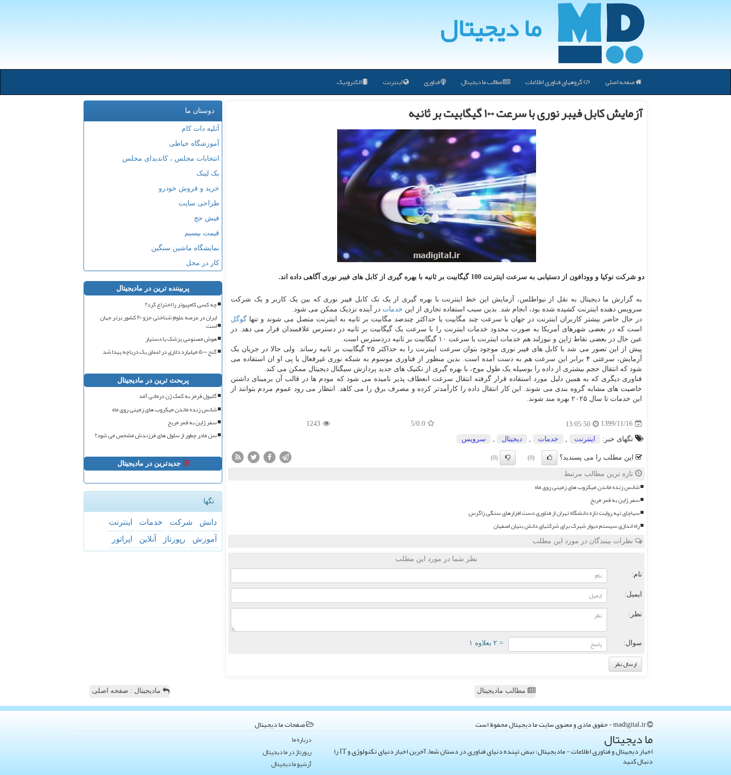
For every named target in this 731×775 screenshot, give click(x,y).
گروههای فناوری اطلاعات (554, 82)
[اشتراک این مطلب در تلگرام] (285, 456)
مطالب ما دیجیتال (482, 82)
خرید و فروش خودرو (189, 188)
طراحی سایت (199, 203)
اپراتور (122, 539)
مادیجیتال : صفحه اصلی (127, 690)
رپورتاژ (174, 539)
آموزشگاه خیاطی (194, 143)
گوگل (239, 319)
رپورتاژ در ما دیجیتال (287, 752)
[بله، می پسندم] (549, 457)
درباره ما (301, 740)
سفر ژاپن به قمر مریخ (615, 500)
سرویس (473, 439)
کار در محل (202, 263)
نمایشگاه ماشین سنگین (185, 248)
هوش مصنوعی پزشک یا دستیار (181, 339)
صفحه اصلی (620, 82)
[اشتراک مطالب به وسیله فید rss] (238, 456)
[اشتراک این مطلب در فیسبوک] (269, 456)
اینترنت (393, 82)
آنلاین (147, 539)
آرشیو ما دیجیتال (291, 764)
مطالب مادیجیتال (502, 690)
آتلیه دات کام (200, 128)
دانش (208, 522)
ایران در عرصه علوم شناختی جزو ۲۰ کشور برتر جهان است (158, 322)
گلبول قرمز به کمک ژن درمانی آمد (178, 396)
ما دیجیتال (491, 27)
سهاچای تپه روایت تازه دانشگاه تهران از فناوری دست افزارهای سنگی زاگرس (554, 513)
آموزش (204, 539)
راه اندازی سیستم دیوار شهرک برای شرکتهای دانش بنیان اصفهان (566, 526)
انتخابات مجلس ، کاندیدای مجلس (170, 158)
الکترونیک (350, 82)
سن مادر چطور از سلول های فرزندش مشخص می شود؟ (155, 435)
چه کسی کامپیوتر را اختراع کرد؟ (181, 304)
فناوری (432, 82)
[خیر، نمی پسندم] (508, 457)
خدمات (392, 309)
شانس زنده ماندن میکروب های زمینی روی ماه (587, 487)
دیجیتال (512, 439)
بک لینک (207, 173)
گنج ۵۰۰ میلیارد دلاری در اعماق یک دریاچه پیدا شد (159, 352)
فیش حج (206, 218)
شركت (181, 522)
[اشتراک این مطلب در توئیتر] (254, 456)
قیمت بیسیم (201, 233)
